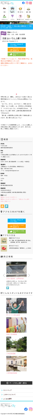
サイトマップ (7, 390)
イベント (12, 19)
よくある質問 (7, 399)
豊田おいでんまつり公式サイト (9, 197)
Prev (4, 275)
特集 (5, 12)
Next (29, 275)
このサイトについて (9, 394)
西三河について (20, 19)
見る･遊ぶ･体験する (12, 11)
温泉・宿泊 (28, 12)
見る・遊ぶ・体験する (20, 26)
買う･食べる (20, 12)
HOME (9, 26)
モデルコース (4, 19)
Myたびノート (28, 19)
